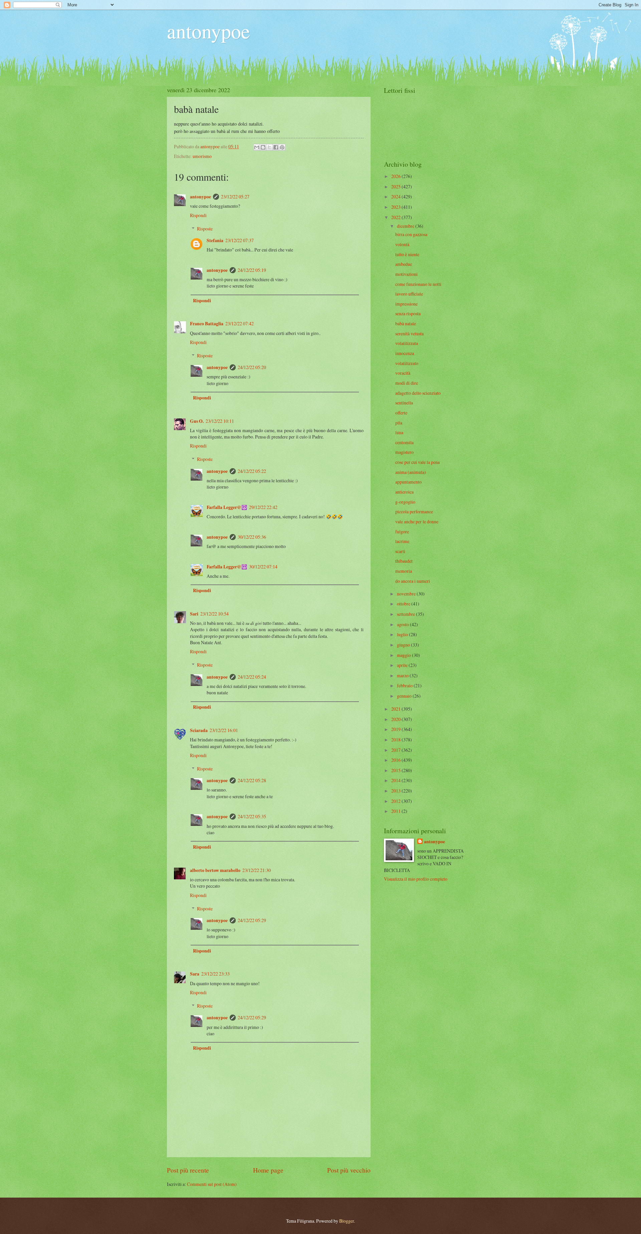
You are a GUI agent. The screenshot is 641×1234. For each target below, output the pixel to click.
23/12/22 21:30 (256, 870)
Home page (268, 1170)
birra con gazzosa (411, 234)
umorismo (202, 156)
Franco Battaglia (206, 323)
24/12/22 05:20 (252, 367)
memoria (403, 571)
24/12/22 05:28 (252, 780)
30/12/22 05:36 (252, 537)
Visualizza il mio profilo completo (415, 879)
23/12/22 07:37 (239, 240)
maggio (404, 655)
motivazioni (406, 274)
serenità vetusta (409, 333)
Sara (194, 974)
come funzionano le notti (418, 284)
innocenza (404, 353)
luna (399, 432)
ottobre (404, 603)
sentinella (404, 402)
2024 (396, 196)
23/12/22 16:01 (224, 730)
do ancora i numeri (412, 581)
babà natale (405, 323)
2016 (396, 760)
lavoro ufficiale (409, 294)
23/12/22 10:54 (214, 613)
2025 (396, 186)
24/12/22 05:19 (252, 270)
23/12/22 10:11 (220, 421)
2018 (396, 739)
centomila (404, 442)
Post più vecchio (349, 1170)
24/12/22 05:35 (252, 816)
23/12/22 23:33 (215, 974)
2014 (396, 780)
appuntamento (408, 482)
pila (398, 422)
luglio (403, 634)
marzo (403, 675)
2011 (396, 811)
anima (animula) (410, 472)
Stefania (215, 240)
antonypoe (208, 30)
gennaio (405, 696)
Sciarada (199, 730)
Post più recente (188, 1170)
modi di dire (406, 383)
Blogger (346, 1221)
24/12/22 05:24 (252, 677)
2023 (396, 207)
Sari (194, 613)
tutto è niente (407, 254)
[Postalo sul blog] (263, 147)
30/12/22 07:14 (263, 566)
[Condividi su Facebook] (275, 147)
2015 (396, 770)
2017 (396, 750)
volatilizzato (406, 363)
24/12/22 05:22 (252, 471)
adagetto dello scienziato (418, 393)
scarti (400, 551)
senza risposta (408, 313)
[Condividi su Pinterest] (282, 147)
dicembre (406, 226)
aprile (403, 665)
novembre (407, 593)
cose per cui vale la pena (417, 462)
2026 (396, 176)
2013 (396, 790)
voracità (402, 373)
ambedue (403, 264)
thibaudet (404, 561)
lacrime (402, 541)
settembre (406, 614)
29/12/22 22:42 (263, 507)
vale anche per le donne (416, 521)
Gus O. (197, 421)
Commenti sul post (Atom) (212, 1184)
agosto (403, 624)
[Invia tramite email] (256, 147)
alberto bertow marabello (215, 870)
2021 (396, 709)
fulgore (402, 531)
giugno (404, 645)
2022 (396, 217)
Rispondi (198, 215)
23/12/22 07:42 (239, 323)
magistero (404, 452)
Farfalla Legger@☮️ (227, 507)
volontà (402, 244)
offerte (401, 412)
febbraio (405, 685)
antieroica (404, 492)
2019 (396, 729)
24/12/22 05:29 (252, 920)
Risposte (205, 228)
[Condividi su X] (269, 147)
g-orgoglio (405, 502)
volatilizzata (406, 343)
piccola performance (414, 511)
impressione (406, 304)
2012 (396, 801)
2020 (396, 719)
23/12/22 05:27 (235, 196)
